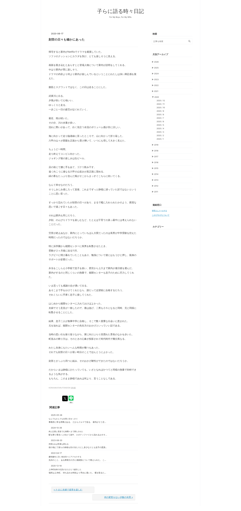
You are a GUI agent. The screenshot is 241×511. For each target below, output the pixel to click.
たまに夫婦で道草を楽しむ (68, 489)
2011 (156, 192)
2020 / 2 (160, 135)
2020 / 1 (160, 139)
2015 (156, 168)
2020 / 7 (160, 118)
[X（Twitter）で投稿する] (65, 398)
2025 (156, 68)
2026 (156, 62)
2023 (156, 79)
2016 (156, 162)
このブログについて (160, 215)
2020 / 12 (161, 100)
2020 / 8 (160, 114)
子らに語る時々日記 (120, 11)
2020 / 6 (160, 121)
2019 (156, 145)
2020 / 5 (160, 125)
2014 (156, 174)
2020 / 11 (161, 104)
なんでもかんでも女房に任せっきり (63, 419)
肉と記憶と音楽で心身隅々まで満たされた (66, 431)
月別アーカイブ (160, 54)
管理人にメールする (159, 211)
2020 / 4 (160, 128)
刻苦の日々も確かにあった (67, 39)
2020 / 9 (160, 111)
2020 (156, 97)
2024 (156, 73)
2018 (156, 151)
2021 (156, 91)
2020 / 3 (160, 132)
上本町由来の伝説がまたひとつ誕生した (65, 469)
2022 (156, 85)
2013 (156, 180)
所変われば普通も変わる (59, 444)
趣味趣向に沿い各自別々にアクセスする (65, 457)
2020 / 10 (161, 107)
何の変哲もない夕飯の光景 (118, 497)
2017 (156, 156)
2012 (156, 186)
